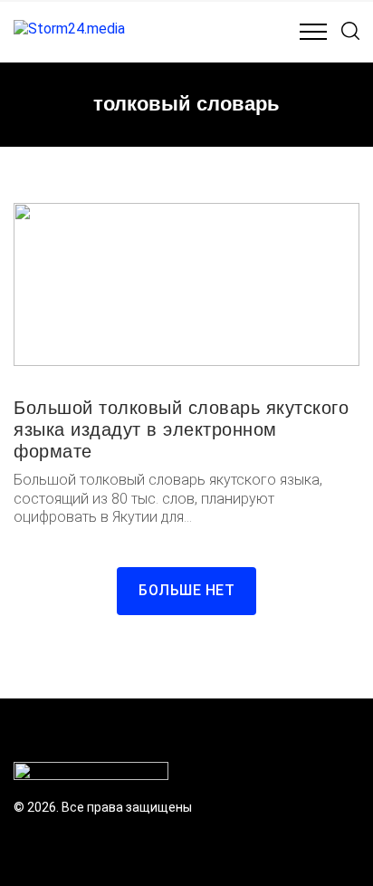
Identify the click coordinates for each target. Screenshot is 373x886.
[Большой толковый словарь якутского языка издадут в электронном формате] (186, 284)
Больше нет (186, 590)
